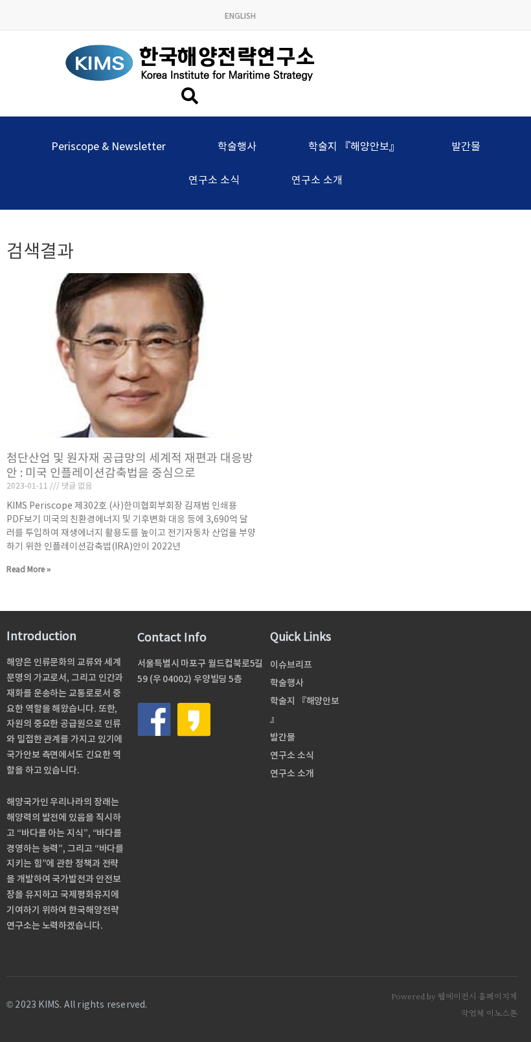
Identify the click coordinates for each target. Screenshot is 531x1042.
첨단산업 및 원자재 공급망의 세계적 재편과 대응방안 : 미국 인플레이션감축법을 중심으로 (129, 465)
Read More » (28, 569)
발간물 (465, 146)
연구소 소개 (317, 179)
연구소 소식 (214, 179)
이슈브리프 (291, 665)
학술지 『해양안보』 (354, 146)
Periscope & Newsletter (108, 146)
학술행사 (237, 146)
